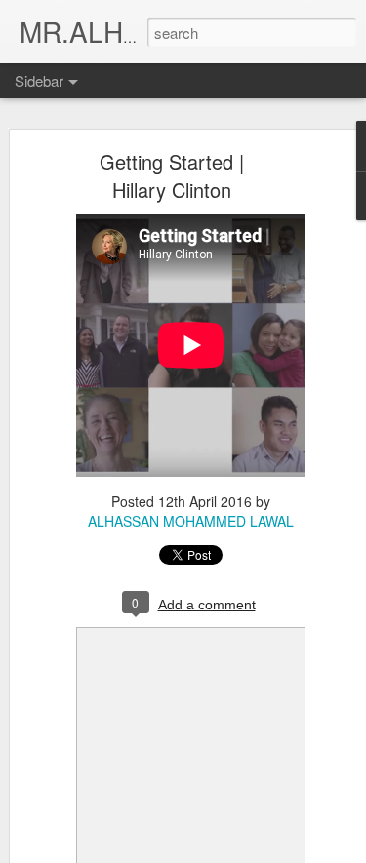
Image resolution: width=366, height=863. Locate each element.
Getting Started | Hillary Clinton (172, 175)
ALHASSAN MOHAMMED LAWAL (191, 520)
